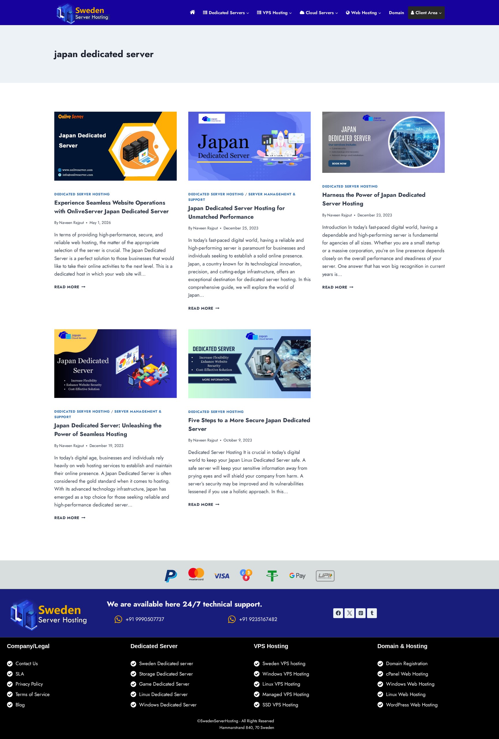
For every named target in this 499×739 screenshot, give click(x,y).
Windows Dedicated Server (168, 704)
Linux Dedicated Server (163, 694)
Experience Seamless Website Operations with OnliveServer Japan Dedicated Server (111, 207)
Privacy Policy (29, 683)
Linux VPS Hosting (281, 683)
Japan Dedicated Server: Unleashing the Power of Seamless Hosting (107, 429)
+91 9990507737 (145, 619)
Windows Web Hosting (410, 683)
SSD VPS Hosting (280, 704)
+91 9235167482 (258, 619)
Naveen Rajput (71, 222)
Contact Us (27, 663)
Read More (69, 287)
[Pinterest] (361, 613)
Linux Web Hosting (406, 694)
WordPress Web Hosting (412, 704)
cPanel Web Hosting (407, 673)
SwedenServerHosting (219, 721)
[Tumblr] (372, 613)
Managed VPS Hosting (285, 694)
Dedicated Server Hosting (82, 194)
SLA (20, 673)
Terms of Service (33, 694)
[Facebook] (338, 613)
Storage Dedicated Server (166, 673)
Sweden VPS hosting (284, 663)
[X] (349, 613)
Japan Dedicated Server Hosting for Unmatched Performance (236, 212)
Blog (20, 704)
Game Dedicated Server (164, 683)
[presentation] (115, 146)
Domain (396, 13)
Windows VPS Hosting (285, 673)
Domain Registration (407, 663)
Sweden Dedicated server (166, 663)
